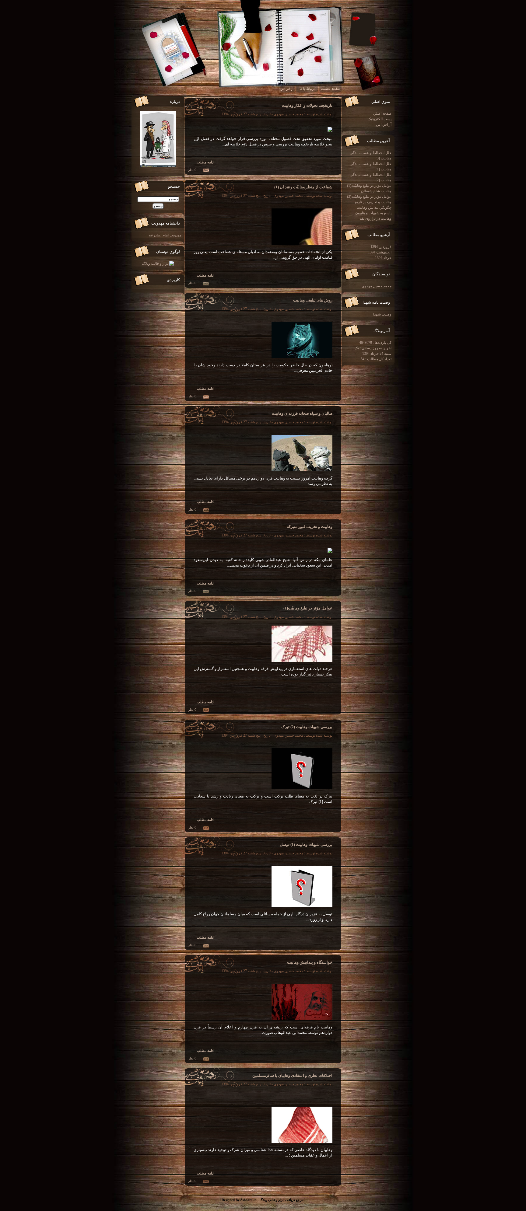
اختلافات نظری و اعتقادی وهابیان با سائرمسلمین (292, 1075)
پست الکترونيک (379, 119)
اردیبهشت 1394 (378, 252)
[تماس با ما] (307, 90)
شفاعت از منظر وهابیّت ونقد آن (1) (303, 187)
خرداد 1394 (382, 258)
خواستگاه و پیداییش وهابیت (309, 962)
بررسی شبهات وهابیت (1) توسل (306, 844)
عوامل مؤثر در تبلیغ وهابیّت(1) (307, 608)
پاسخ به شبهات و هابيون (373, 213)
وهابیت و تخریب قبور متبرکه (309, 526)
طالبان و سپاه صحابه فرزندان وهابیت (302, 413)
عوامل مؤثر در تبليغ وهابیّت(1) (369, 185)
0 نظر (192, 170)
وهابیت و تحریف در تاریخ (373, 202)
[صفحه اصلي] (330, 90)
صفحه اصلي (382, 113)
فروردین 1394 (380, 247)
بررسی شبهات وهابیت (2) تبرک (306, 726)
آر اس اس (383, 124)
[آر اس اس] (287, 90)
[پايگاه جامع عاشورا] (158, 263)
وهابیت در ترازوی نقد (375, 218)
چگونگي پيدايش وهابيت (373, 207)
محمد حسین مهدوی (375, 286)
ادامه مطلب (205, 162)
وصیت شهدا (382, 314)
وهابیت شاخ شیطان (376, 191)
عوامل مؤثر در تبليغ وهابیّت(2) (369, 196)
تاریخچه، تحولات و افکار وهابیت (307, 105)
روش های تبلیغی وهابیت (312, 300)
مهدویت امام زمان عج (165, 235)
